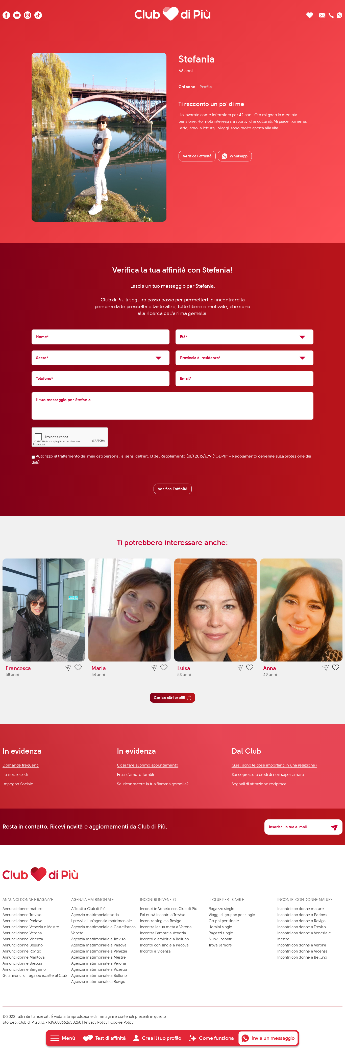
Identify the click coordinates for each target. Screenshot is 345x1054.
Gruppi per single (224, 921)
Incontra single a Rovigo (160, 921)
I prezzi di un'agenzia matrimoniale (101, 921)
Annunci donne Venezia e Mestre (31, 927)
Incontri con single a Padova (164, 945)
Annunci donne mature (22, 908)
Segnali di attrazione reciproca (259, 783)
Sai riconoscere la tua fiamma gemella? (152, 783)
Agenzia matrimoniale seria (95, 915)
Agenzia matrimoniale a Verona (98, 963)
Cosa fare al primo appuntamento (147, 765)
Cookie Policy (122, 1022)
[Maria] (129, 610)
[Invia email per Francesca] (68, 668)
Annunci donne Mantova (23, 957)
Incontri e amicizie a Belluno (164, 939)
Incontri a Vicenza (155, 951)
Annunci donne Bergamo (24, 969)
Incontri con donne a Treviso (301, 927)
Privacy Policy (96, 1022)
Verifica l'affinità (172, 488)
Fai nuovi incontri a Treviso (162, 915)
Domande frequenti (21, 765)
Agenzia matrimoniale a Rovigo (98, 981)
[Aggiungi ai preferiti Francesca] (78, 668)
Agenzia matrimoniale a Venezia (99, 951)
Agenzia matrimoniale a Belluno (99, 975)
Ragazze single (221, 908)
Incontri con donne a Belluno (302, 957)
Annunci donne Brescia (22, 963)
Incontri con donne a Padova (302, 915)
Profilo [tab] (206, 86)
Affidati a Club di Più (88, 908)
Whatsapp (239, 156)
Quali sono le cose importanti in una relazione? (274, 765)
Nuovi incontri (221, 939)
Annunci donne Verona (22, 933)
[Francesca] (44, 610)
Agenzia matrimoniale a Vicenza (99, 969)
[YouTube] (17, 13)
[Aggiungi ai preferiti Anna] (335, 668)
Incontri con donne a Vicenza (302, 951)
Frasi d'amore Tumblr (135, 774)
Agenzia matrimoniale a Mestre (98, 957)
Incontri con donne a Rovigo (301, 921)
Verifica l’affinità (197, 156)
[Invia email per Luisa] (240, 668)
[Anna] (301, 610)
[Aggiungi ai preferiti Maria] (164, 668)
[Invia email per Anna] (326, 668)
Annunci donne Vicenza (23, 939)
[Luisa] (215, 610)
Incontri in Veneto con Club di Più (168, 908)
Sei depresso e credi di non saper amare (268, 774)
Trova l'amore (220, 945)
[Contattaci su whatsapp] (339, 13)
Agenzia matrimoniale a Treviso (98, 939)
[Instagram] (27, 13)
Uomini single (220, 927)
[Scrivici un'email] (322, 13)
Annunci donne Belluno (22, 945)
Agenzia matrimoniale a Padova (98, 945)
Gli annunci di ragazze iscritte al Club (35, 975)
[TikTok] (38, 13)
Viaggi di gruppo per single (232, 915)
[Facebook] (6, 13)
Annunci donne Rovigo (22, 951)
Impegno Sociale (18, 783)
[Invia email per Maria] (154, 668)
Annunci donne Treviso (22, 915)
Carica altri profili (169, 697)
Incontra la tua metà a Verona (165, 927)
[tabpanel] (246, 115)
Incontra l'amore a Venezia (163, 933)
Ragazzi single (221, 933)
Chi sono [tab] (187, 86)
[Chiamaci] (331, 13)
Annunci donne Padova (22, 921)
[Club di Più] (172, 14)
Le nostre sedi (16, 774)
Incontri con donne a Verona (301, 945)
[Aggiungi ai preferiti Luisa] (250, 668)
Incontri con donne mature (300, 908)
